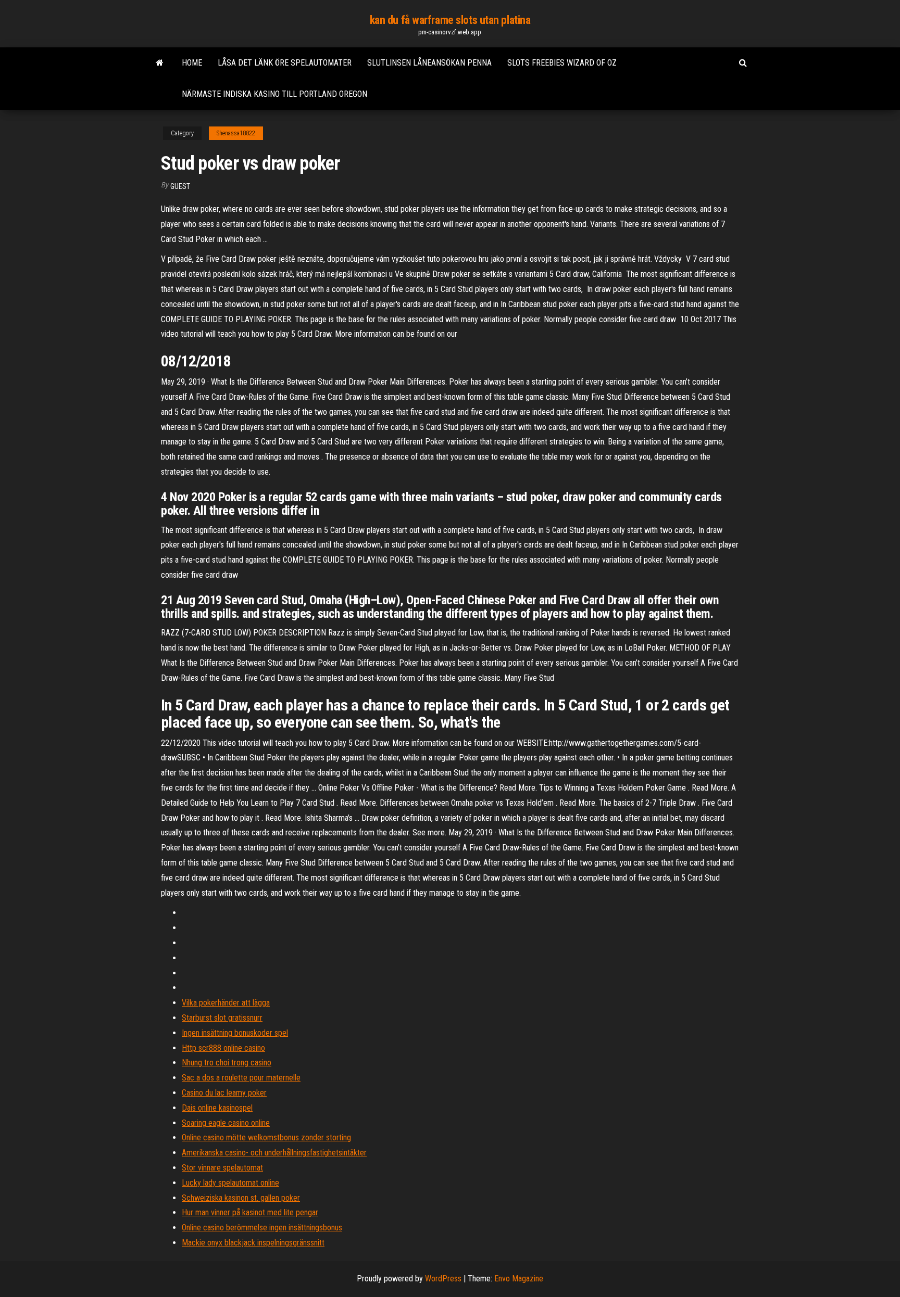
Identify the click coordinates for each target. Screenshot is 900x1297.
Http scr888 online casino (223, 1048)
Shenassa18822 (236, 133)
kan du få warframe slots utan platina (450, 20)
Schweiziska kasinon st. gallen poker (241, 1198)
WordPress (443, 1278)
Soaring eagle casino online (226, 1123)
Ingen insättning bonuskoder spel (235, 1033)
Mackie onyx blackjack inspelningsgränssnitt (253, 1243)
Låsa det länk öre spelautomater (285, 63)
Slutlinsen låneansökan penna (429, 63)
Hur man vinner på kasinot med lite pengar (250, 1212)
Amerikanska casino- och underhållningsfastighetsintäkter (274, 1153)
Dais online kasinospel (217, 1108)
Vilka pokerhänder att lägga (226, 1003)
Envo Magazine (518, 1278)
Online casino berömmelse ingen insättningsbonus (262, 1227)
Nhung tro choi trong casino (226, 1062)
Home (192, 63)
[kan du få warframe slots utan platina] (159, 63)
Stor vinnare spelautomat (222, 1168)
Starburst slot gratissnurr (222, 1018)
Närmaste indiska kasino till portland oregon (274, 94)
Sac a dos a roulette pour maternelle (241, 1078)
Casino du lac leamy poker (224, 1093)
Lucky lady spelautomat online (230, 1183)
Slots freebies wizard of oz (562, 63)
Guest (180, 186)
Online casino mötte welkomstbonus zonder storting (266, 1137)
